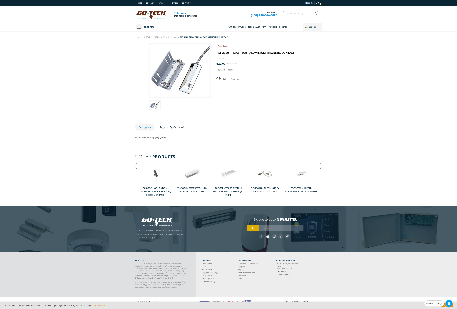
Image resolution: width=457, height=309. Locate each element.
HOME (139, 3)
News (240, 279)
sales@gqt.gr (281, 271)
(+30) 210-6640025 (283, 274)
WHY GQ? (162, 3)
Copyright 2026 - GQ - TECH (146, 301)
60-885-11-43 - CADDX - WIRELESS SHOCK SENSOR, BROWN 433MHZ (155, 191)
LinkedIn (280, 236)
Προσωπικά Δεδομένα (246, 273)
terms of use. (99, 305)
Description (145, 127)
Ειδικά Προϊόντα (207, 279)
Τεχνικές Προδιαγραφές (172, 127)
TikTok (287, 236)
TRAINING (273, 27)
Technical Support (257, 27)
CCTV (203, 267)
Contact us (186, 3)
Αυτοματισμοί (207, 276)
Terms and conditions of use (249, 264)
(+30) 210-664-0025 (264, 15)
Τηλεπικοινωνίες (208, 281)
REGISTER (283, 27)
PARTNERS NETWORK (237, 27)
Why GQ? (241, 270)
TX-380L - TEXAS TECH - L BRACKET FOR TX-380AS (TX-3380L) (228, 191)
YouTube (267, 236)
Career (175, 3)
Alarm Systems (207, 264)
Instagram (274, 236)
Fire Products (206, 270)
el (311, 3)
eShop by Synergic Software (297, 301)
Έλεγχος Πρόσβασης (209, 273)
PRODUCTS (148, 27)
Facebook (261, 236)
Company (150, 3)
